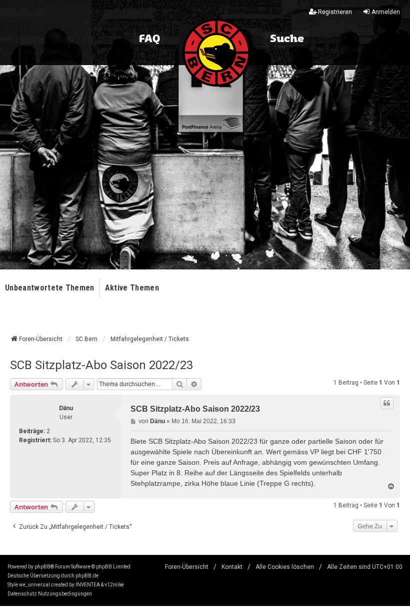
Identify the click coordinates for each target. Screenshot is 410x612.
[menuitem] (22, 593)
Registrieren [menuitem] (335, 12)
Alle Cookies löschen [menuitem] (285, 566)
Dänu (66, 408)
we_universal (34, 584)
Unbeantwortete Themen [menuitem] (49, 287)
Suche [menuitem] (287, 39)
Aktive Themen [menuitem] (132, 287)
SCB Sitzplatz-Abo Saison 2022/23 (101, 365)
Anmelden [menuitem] (386, 12)
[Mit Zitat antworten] (387, 403)
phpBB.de (87, 575)
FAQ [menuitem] (149, 39)
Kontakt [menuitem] (232, 566)
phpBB (42, 566)
